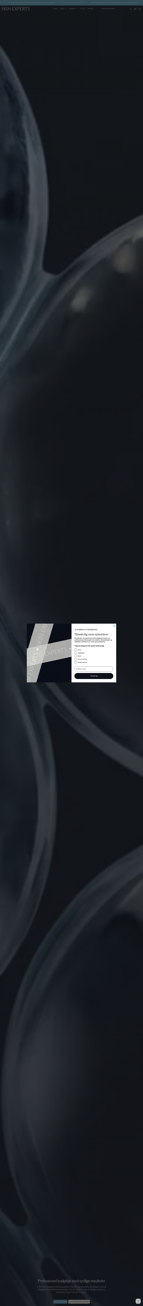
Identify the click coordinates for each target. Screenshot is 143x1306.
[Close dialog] (114, 626)
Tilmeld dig (94, 676)
